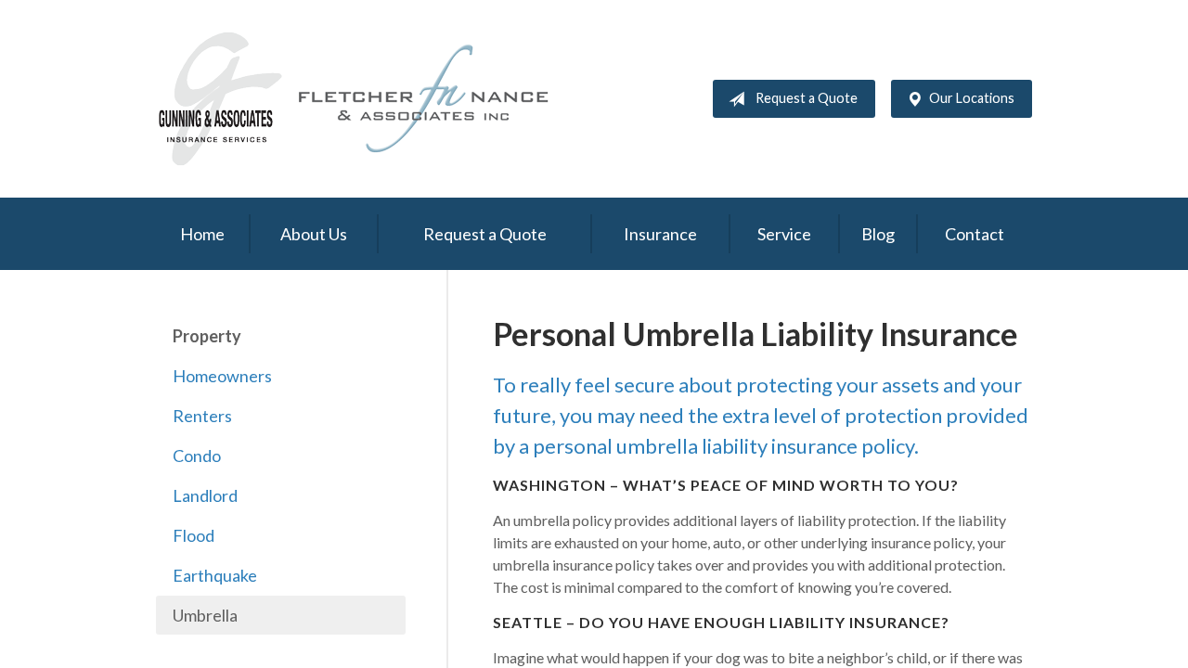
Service (784, 234)
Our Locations (971, 98)
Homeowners (222, 376)
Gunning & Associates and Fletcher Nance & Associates (365, 99)
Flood (193, 535)
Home (202, 234)
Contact (974, 234)
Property (207, 336)
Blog (878, 234)
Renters (202, 415)
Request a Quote (806, 98)
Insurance (660, 234)
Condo (197, 455)
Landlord (205, 495)
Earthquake (215, 575)
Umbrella (205, 615)
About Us (313, 234)
